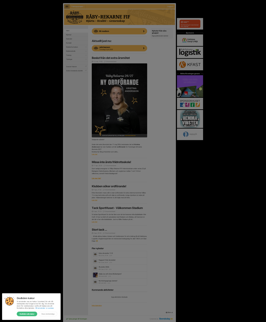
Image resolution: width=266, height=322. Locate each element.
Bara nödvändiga (48, 314)
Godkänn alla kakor (27, 314)
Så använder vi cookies (44, 308)
